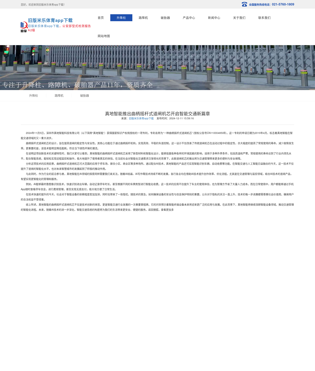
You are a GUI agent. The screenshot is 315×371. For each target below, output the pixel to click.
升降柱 (121, 18)
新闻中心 (214, 18)
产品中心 (189, 18)
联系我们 (264, 18)
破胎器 (165, 18)
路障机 (143, 18)
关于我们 (239, 18)
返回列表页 (157, 240)
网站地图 (104, 36)
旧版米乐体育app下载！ (52, 4)
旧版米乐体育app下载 (50, 20)
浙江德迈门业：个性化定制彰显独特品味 (52, 254)
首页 (101, 18)
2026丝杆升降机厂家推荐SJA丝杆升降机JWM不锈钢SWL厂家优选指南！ (70, 260)
